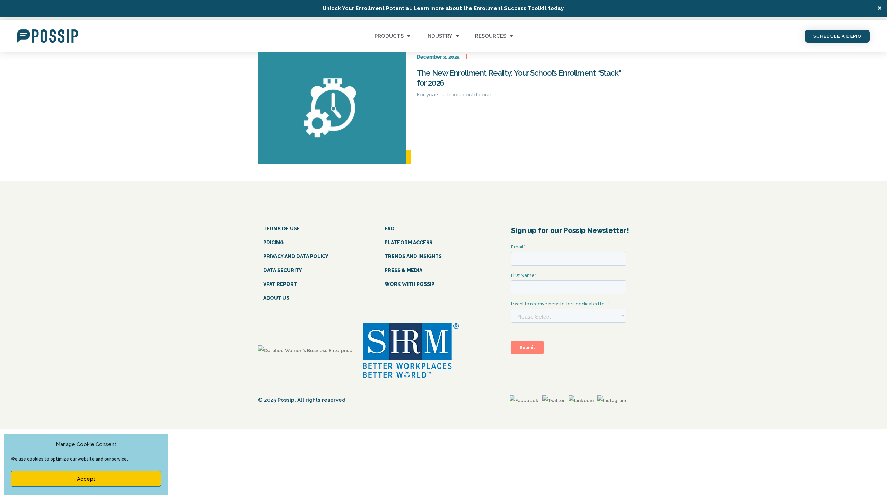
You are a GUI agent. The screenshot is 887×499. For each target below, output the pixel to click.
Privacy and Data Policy (295, 256)
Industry (439, 36)
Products (389, 36)
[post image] (332, 108)
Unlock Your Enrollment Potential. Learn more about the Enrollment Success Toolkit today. (444, 8)
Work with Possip (409, 284)
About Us (276, 298)
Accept (86, 479)
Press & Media (403, 270)
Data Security (282, 270)
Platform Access (408, 242)
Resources (490, 36)
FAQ (390, 228)
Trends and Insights (413, 256)
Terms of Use (281, 228)
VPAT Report (280, 284)
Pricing (273, 242)
